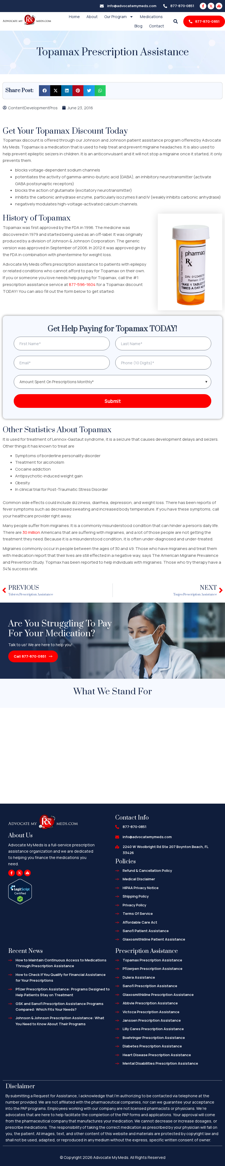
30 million (31, 532)
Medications (151, 16)
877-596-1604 (82, 284)
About (92, 16)
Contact (156, 25)
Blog (138, 25)
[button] (44, 90)
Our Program (115, 16)
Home (74, 16)
